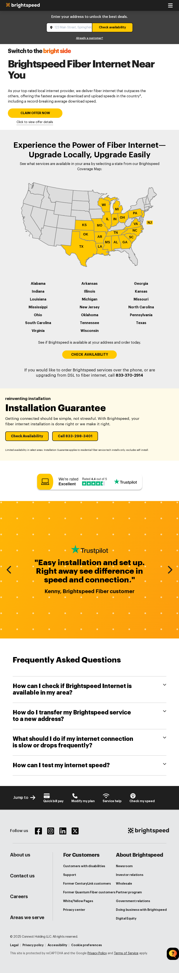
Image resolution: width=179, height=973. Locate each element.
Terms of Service (126, 953)
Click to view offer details (35, 122)
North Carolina (141, 307)
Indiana (38, 291)
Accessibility (57, 945)
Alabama (38, 283)
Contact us (22, 875)
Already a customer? (89, 38)
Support (69, 874)
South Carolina (38, 323)
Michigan (89, 299)
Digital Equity (126, 918)
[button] (27, 436)
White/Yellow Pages (78, 901)
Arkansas (89, 283)
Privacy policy (33, 945)
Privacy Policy (97, 953)
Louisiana (38, 299)
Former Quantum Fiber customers (89, 892)
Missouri (141, 299)
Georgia (141, 283)
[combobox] (70, 27)
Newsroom (124, 866)
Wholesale (124, 883)
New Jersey (90, 307)
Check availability (112, 27)
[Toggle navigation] (170, 5)
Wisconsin (90, 331)
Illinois (89, 291)
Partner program (129, 892)
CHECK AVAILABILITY (89, 354)
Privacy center (74, 909)
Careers (19, 896)
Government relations (133, 901)
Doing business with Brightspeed (141, 909)
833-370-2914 (129, 375)
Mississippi (38, 307)
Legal (14, 945)
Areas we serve (27, 917)
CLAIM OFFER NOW (35, 113)
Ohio (38, 315)
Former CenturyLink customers (87, 883)
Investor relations (129, 874)
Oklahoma (89, 315)
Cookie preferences (86, 945)
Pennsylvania (141, 315)
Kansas (141, 291)
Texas (141, 323)
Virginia (38, 331)
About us (20, 855)
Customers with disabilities (84, 866)
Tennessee (89, 323)
